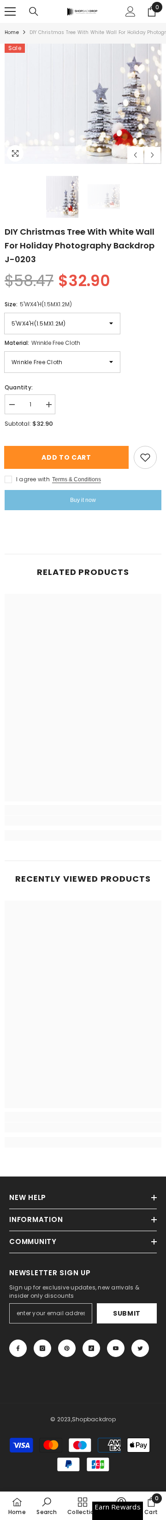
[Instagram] (42, 1348)
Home (12, 32)
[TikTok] (91, 1348)
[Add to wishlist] (145, 457)
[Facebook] (18, 1348)
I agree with (33, 479)
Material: (42, 343)
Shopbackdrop (94, 1419)
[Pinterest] (67, 1348)
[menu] (10, 11)
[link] (83, 821)
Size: (38, 304)
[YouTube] (116, 1348)
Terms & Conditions (76, 479)
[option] (83, 104)
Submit (127, 1313)
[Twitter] (140, 1348)
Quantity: (19, 387)
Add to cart (69, 457)
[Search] (33, 11)
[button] (135, 155)
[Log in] (130, 11)
